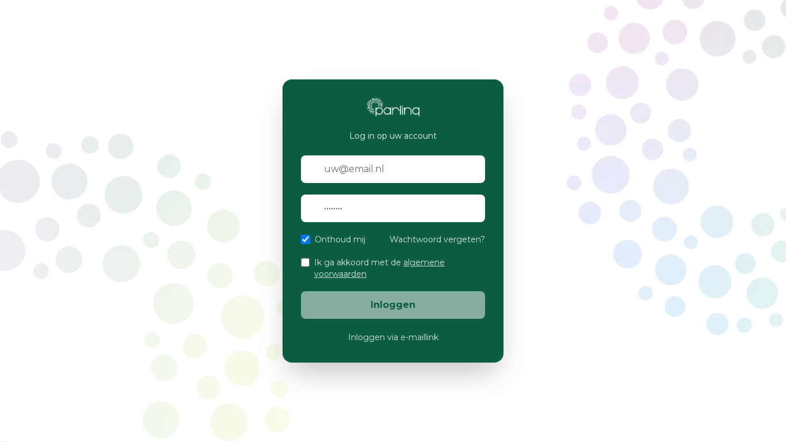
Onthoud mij (340, 239)
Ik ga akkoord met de (379, 268)
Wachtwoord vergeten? (437, 239)
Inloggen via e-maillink (393, 337)
